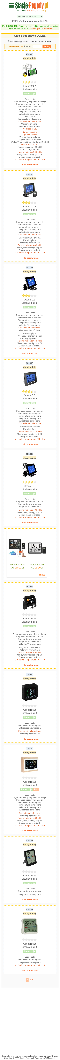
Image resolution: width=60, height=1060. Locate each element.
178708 (29, 174)
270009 (29, 54)
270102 (29, 909)
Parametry (14, 46)
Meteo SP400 (17, 565)
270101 (29, 840)
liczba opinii (45, 41)
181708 (29, 267)
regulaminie (14, 28)
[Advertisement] (30, 1020)
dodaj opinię (29, 58)
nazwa (26, 41)
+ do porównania (30, 164)
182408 (29, 363)
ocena (34, 41)
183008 (29, 586)
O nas (54, 1056)
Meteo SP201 (37, 565)
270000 (29, 675)
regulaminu (44, 1056)
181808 (29, 454)
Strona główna (30, 21)
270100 (29, 748)
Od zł (17, 567)
